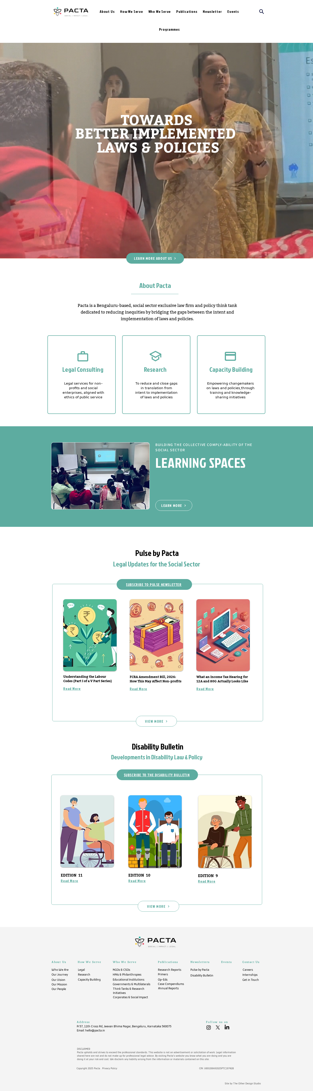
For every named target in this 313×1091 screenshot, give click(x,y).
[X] (218, 1027)
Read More (205, 688)
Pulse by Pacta (157, 552)
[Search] (259, 11)
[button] (131, 11)
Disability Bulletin (157, 746)
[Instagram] (208, 1027)
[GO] (81, 374)
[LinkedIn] (227, 1027)
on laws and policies (223, 388)
